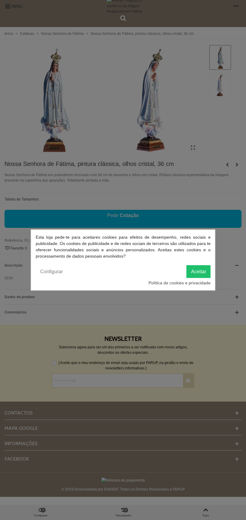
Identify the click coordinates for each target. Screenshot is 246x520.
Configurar (51, 271)
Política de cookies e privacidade (179, 282)
